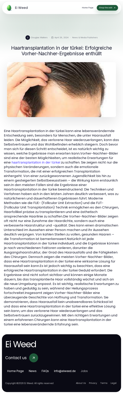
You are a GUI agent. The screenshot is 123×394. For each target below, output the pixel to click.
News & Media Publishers (85, 37)
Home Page (15, 371)
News (33, 371)
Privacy (93, 383)
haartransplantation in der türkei (36, 162)
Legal (113, 383)
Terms (103, 383)
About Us (81, 383)
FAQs (45, 371)
